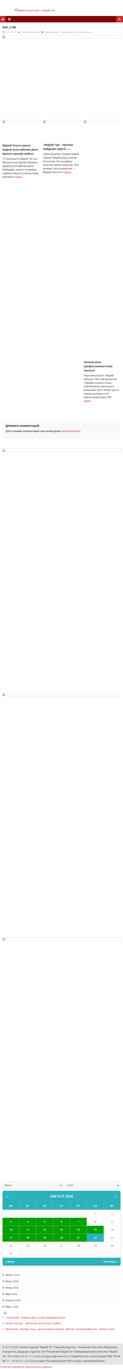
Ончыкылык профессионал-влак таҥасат (98, 366)
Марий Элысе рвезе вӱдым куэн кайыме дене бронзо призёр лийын (20, 149)
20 (61, 1238)
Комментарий (51, 32)
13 (61, 1230)
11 (27, 1230)
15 (95, 1230)
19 (44, 1238)
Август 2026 (61, 1196)
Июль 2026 (12, 1281)
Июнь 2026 (12, 1287)
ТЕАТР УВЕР (47, 1313)
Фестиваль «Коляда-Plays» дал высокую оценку (34, 1329)
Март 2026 (12, 1306)
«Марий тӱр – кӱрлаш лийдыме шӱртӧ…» (58, 147)
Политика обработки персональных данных (26, 1367)
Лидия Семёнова (30, 32)
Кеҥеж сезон (106, 1329)
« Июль (10, 1262)
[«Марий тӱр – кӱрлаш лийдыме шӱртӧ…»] (61, 131)
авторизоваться (71, 431)
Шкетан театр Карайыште (81, 1329)
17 (10, 1238)
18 (27, 1238)
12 (44, 1230)
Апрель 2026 (13, 1300)
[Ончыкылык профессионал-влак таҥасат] (102, 240)
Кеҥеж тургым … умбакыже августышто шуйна (33, 1323)
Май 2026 (11, 1294)
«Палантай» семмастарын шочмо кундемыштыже (35, 1317)
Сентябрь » (110, 1262)
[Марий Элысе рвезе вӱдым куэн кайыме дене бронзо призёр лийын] (20, 131)
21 (78, 1238)
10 (10, 1230)
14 (78, 1230)
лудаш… (19, 177)
